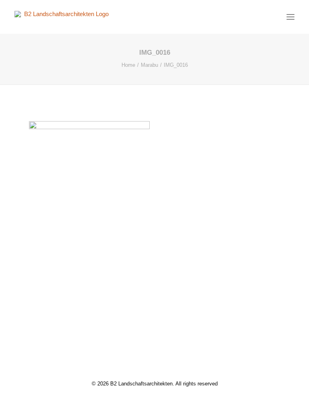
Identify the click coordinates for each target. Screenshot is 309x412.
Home (128, 65)
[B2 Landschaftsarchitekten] (63, 17)
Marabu (149, 65)
